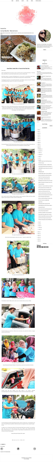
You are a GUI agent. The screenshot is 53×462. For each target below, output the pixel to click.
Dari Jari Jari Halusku (28, 457)
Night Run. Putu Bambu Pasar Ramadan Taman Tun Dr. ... (45, 182)
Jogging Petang (40, 201)
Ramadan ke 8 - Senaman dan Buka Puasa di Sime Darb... (45, 185)
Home (12, 0)
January (39, 229)
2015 (38, 231)
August (39, 156)
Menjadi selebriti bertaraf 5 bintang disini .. (46, 88)
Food (27, 0)
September (40, 154)
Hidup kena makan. (43, 94)
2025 (38, 131)
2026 (38, 129)
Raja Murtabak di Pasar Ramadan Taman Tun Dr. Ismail (45, 180)
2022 (38, 136)
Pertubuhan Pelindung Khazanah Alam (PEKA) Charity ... (45, 219)
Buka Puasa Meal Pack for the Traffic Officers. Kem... (45, 187)
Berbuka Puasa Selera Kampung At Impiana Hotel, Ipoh (45, 194)
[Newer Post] (2, 449)
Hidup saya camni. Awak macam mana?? (46, 105)
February (40, 227)
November (40, 150)
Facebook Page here (7, 429)
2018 (38, 144)
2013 (38, 235)
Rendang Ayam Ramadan (41, 207)
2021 (38, 138)
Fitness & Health (38, 0)
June (39, 159)
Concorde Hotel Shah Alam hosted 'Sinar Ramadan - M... (45, 166)
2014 (38, 233)
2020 (38, 140)
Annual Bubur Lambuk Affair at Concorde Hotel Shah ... (45, 212)
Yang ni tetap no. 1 (43, 82)
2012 (38, 237)
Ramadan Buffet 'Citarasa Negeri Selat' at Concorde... (45, 214)
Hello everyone (39, 71)
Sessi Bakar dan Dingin (44, 111)
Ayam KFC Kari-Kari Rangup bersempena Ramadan (44, 217)
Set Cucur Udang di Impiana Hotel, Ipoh (43, 210)
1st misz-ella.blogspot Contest (44, 65)
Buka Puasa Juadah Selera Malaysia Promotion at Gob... (45, 198)
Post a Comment (3, 446)
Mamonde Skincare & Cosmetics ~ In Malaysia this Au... (45, 164)
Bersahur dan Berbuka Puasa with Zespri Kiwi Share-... (45, 175)
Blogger (28, 458)
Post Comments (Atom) (7, 451)
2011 (38, 239)
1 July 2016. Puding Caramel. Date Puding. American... (45, 161)
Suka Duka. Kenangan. (41, 162)
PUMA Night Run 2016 (41, 171)
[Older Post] (34, 449)
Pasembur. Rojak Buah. (41, 184)
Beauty (23, 0)
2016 (38, 147)
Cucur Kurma (40, 169)
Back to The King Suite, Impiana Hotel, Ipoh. (43, 196)
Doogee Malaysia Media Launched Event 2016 (44, 203)
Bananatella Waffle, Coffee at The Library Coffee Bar (44, 173)
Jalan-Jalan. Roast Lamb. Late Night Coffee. (43, 200)
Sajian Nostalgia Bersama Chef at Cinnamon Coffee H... (45, 205)
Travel (32, 0)
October (40, 152)
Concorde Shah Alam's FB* (20, 274)
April (39, 223)
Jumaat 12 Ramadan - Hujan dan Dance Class (44, 178)
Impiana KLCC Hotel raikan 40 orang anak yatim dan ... (45, 189)
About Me (17, 0)
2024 (38, 133)
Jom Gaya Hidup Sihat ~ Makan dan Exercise (9, 31)
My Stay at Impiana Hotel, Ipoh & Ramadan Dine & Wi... (45, 208)
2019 (38, 142)
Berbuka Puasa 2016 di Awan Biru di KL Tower (44, 191)
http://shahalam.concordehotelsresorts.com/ (25, 429)
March (39, 225)
